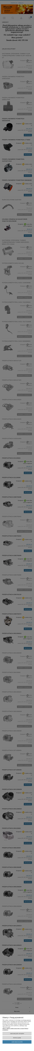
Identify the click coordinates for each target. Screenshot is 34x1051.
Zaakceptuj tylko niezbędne (17, 1033)
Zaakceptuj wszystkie (17, 1042)
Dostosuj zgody (17, 1037)
